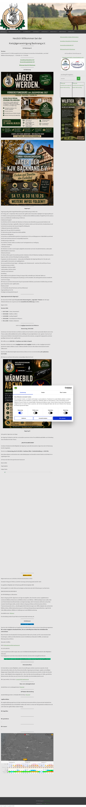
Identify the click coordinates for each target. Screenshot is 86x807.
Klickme (12, 613)
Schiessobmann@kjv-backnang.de (11, 645)
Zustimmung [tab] (23, 392)
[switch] (35, 413)
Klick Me (22, 687)
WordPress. (48, 803)
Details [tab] (43, 392)
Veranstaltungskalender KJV (27, 62)
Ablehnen (23, 418)
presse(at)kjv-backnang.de (22, 679)
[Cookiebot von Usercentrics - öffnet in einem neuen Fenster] (66, 388)
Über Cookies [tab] (63, 392)
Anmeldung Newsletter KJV (27, 60)
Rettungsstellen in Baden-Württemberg (69, 37)
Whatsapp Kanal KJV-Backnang (67, 49)
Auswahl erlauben (43, 418)
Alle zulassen (62, 418)
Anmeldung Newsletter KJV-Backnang (69, 41)
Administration (47, 800)
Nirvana (43, 803)
